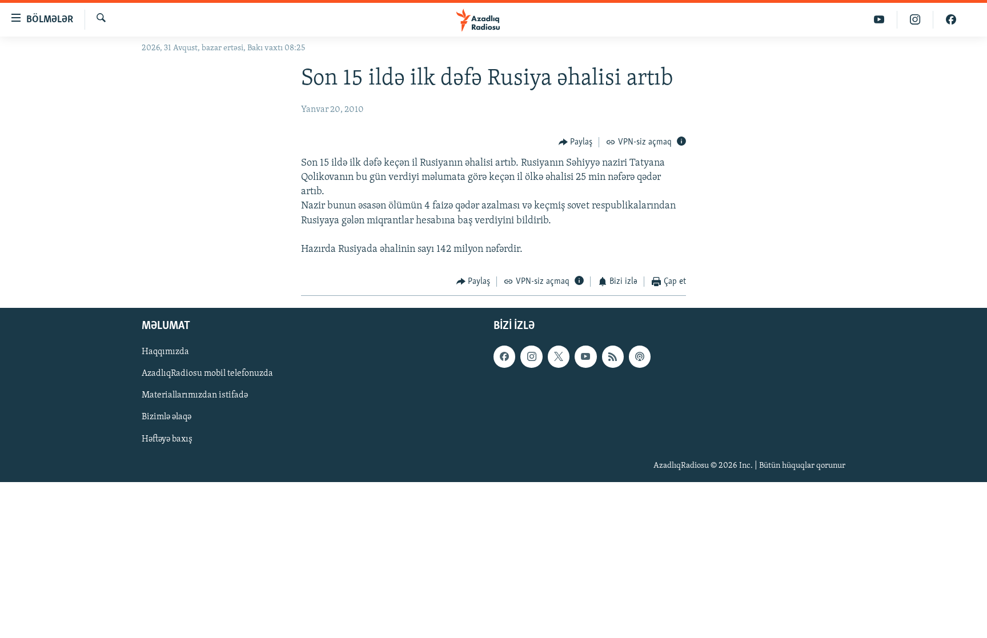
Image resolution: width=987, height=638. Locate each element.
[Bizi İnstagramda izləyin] (915, 20)
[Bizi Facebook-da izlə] (951, 20)
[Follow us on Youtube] (585, 356)
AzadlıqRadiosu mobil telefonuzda (207, 373)
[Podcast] (640, 356)
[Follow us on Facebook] (504, 356)
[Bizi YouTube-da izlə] (879, 20)
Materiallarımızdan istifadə (195, 395)
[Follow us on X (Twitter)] (558, 356)
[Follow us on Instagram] (531, 356)
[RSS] (613, 356)
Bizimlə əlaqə (166, 417)
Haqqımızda (165, 351)
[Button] (576, 142)
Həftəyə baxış (167, 438)
